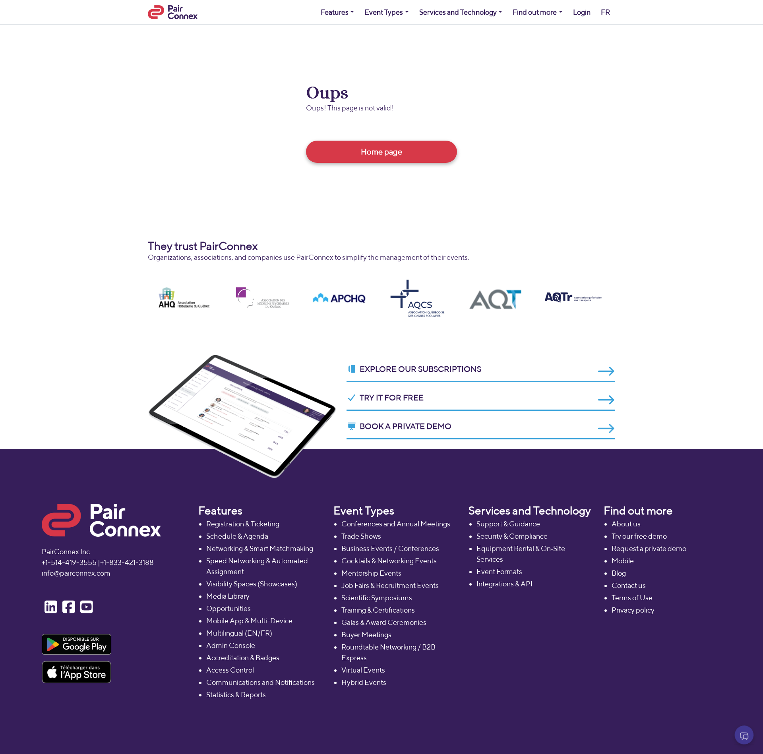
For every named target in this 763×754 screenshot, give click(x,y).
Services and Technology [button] (458, 12)
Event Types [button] (383, 12)
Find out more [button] (535, 12)
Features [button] (335, 12)
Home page (381, 151)
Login (582, 12)
